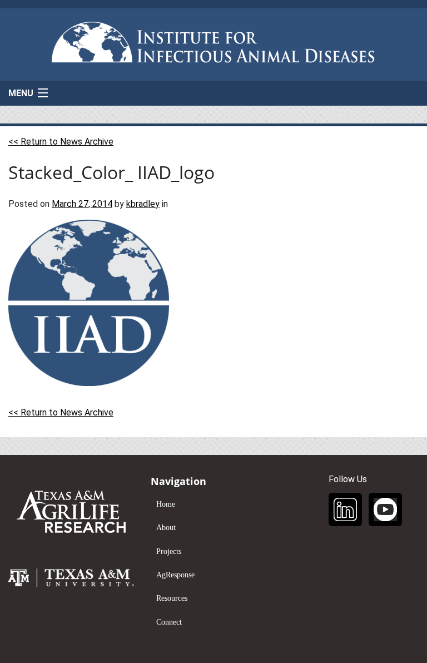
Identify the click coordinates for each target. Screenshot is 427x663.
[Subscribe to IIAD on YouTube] (385, 509)
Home (165, 504)
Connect (169, 622)
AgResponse (175, 575)
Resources (171, 598)
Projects (168, 551)
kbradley (143, 204)
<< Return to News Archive (60, 141)
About (166, 527)
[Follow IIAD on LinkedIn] (345, 509)
